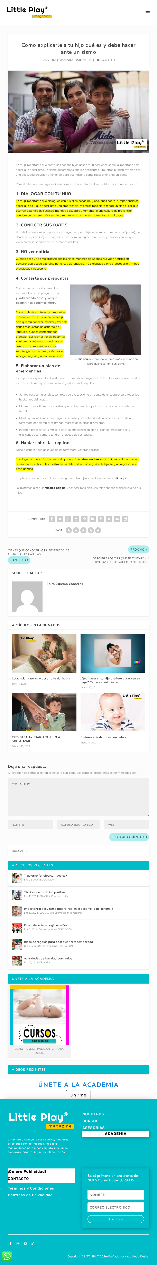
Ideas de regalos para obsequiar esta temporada (58, 942)
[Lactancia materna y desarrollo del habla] (44, 653)
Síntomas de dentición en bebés (103, 737)
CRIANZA (44, 896)
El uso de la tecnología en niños (45, 925)
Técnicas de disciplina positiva (44, 892)
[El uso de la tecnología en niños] (17, 928)
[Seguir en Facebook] (10, 1243)
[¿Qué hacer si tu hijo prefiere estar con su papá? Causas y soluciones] (113, 653)
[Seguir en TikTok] (33, 1243)
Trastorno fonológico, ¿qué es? (45, 875)
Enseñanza (66, 60)
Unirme (78, 1094)
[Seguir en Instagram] (18, 1243)
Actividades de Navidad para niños (48, 958)
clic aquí (83, 359)
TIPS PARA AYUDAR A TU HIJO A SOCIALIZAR (36, 739)
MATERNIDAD (83, 60)
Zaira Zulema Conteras (65, 584)
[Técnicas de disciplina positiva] (17, 895)
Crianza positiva (60, 896)
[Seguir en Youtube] (25, 1243)
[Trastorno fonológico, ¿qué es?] (17, 878)
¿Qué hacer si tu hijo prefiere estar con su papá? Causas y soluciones (110, 680)
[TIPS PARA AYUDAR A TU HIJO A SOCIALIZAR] (44, 712)
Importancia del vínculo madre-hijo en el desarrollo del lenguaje (68, 909)
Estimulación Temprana (68, 912)
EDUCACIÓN (47, 879)
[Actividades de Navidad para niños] (17, 961)
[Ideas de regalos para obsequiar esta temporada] (17, 944)
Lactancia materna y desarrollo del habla (41, 678)
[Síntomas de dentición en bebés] (113, 712)
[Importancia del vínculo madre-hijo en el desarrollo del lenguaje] (17, 911)
